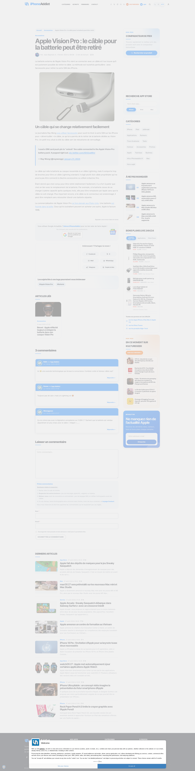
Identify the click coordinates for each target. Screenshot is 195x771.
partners (42, 749)
